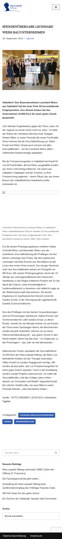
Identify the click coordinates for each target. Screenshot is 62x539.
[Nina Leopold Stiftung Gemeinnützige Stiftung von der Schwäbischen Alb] (11, 7)
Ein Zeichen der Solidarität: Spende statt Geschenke (29, 498)
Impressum (36, 535)
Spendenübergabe (25, 422)
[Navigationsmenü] (56, 7)
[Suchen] (56, 452)
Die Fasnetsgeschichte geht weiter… (21, 478)
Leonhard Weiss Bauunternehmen (37, 415)
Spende (30, 38)
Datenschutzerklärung (14, 535)
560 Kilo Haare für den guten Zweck (20, 493)
